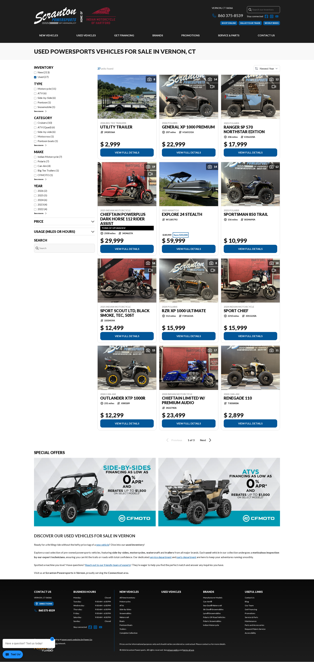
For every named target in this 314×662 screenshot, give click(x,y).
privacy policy (173, 650)
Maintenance (250, 621)
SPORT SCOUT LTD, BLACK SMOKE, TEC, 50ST (124, 313)
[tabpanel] (92, 609)
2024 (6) (42, 199)
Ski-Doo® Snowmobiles (213, 609)
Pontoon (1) (44, 102)
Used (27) (43, 76)
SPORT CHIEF (236, 310)
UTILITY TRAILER (116, 127)
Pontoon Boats (126, 625)
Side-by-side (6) (46, 131)
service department (161, 557)
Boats (122, 621)
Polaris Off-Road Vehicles (214, 617)
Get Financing (124, 35)
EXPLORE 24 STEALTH (182, 214)
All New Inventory (127, 597)
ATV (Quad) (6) (46, 127)
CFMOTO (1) (45, 175)
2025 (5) (42, 195)
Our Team (249, 605)
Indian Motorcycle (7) (50, 156)
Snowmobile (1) (46, 106)
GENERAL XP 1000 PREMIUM (188, 127)
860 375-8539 (230, 15)
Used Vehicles (86, 35)
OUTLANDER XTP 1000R (122, 398)
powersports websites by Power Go (76, 639)
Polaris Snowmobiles (212, 621)
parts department (186, 557)
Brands (157, 35)
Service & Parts (228, 35)
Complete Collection (129, 633)
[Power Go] (63, 648)
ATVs (122, 605)
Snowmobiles (125, 613)
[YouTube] (277, 16)
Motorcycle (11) (47, 88)
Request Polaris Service (255, 629)
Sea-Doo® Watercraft (212, 605)
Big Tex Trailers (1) (48, 170)
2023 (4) (42, 204)
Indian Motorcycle (211, 625)
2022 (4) (42, 209)
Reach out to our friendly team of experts (108, 564)
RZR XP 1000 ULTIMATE (184, 310)
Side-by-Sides (125, 609)
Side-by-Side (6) (47, 97)
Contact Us (266, 35)
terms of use (188, 650)
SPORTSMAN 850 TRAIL (246, 214)
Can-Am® (207, 601)
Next (203, 440)
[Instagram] (272, 16)
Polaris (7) (43, 161)
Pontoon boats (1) (48, 141)
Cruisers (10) (45, 122)
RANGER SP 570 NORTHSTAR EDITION (244, 129)
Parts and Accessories (254, 625)
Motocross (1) (46, 136)
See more (39, 111)
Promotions (190, 35)
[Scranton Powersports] (75, 16)
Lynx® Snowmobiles (212, 613)
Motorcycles (125, 601)
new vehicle (102, 544)
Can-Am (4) (44, 165)
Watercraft (124, 617)
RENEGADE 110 (238, 398)
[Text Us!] (13, 655)
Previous (176, 440)
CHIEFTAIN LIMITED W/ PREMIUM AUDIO (183, 400)
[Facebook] (266, 16)
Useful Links (254, 591)
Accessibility (250, 633)
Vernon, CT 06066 (222, 8)
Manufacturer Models (212, 597)
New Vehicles (48, 35)
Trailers (123, 629)
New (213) (44, 72)
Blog (247, 601)
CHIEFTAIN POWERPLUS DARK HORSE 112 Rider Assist (122, 219)
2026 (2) (42, 190)
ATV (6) (42, 93)
